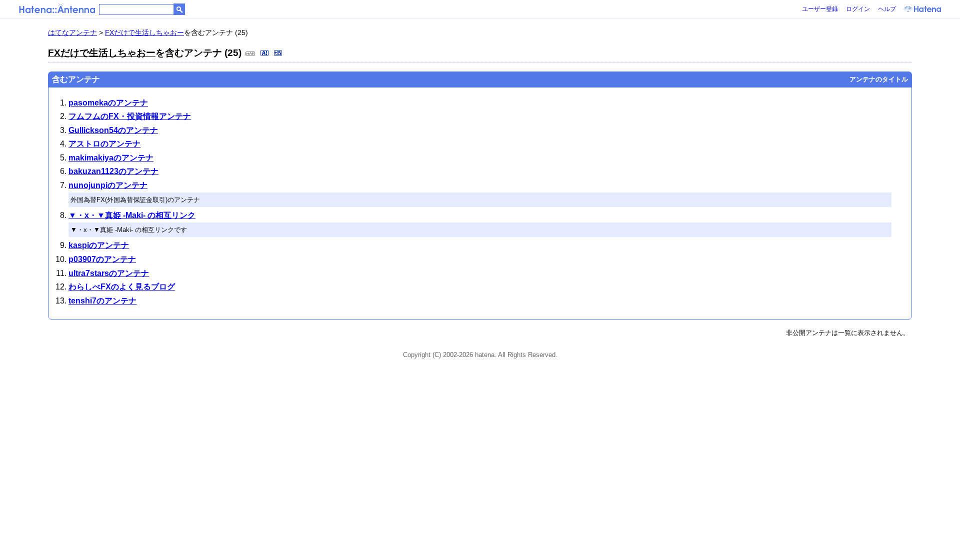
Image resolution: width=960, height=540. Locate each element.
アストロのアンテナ (104, 144)
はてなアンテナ (72, 32)
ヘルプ (887, 9)
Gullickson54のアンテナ (113, 130)
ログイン (858, 9)
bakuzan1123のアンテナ (113, 171)
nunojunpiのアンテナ (108, 185)
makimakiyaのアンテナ (111, 158)
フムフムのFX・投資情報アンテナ (129, 116)
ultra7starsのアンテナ (108, 273)
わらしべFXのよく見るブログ (121, 286)
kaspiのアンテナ (98, 245)
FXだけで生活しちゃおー (144, 32)
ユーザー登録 (820, 9)
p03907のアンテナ (102, 259)
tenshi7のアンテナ (102, 300)
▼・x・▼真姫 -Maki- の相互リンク (132, 215)
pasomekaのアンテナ (108, 102)
